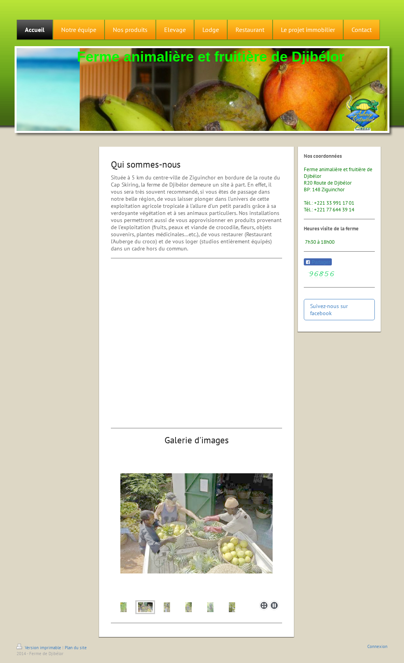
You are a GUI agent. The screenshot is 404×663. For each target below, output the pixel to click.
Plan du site (76, 647)
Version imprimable (43, 647)
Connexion (377, 646)
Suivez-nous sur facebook (329, 310)
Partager (320, 262)
